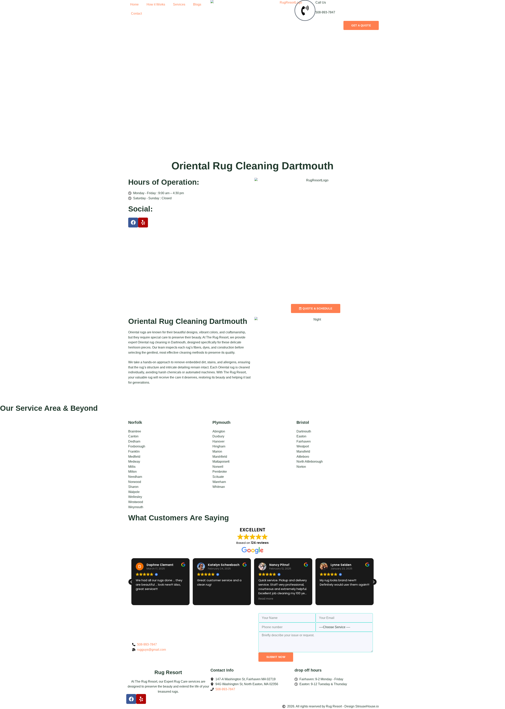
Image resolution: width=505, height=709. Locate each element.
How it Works (156, 4)
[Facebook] (133, 222)
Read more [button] (265, 599)
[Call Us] (305, 10)
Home (134, 4)
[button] (374, 582)
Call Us (320, 2)
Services (179, 4)
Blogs (197, 4)
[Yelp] (143, 222)
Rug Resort (168, 672)
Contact (136, 13)
